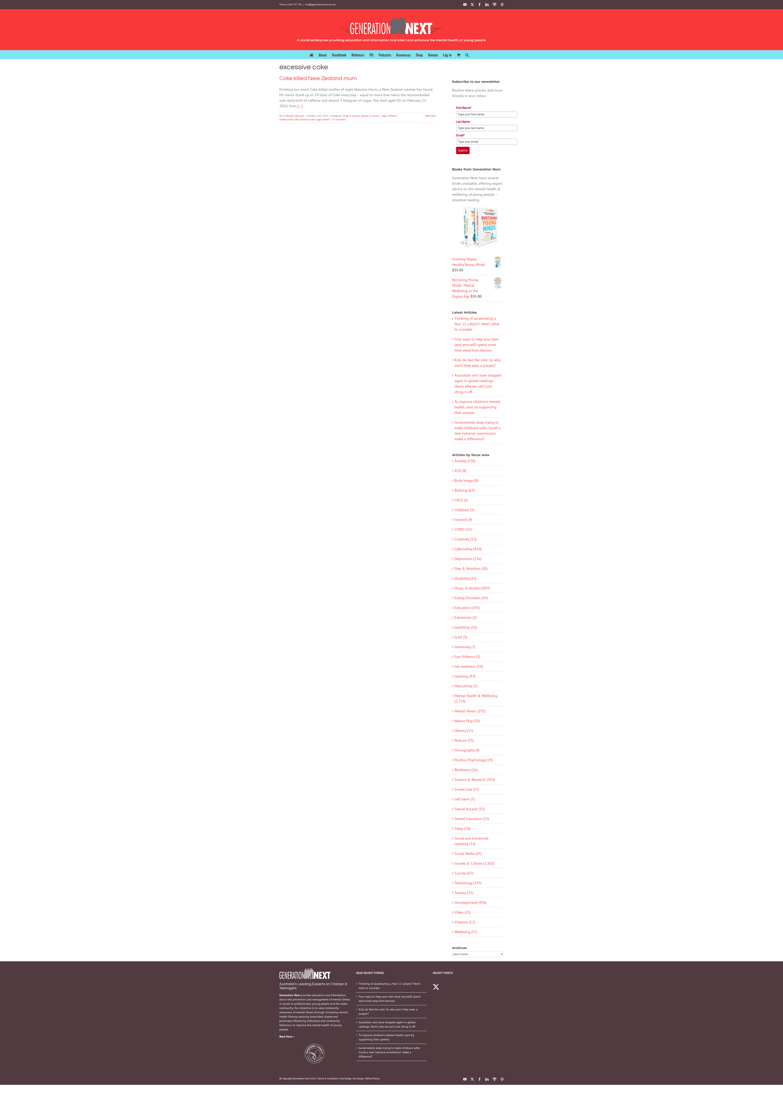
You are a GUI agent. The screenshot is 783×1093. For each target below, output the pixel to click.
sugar (318, 119)
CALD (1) (461, 500)
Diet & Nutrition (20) (471, 568)
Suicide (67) (464, 873)
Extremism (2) (466, 617)
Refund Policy (373, 1078)
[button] (467, 54)
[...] (300, 106)
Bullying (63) (465, 490)
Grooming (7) (465, 646)
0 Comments (339, 119)
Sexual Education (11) (472, 818)
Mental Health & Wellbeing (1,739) (476, 698)
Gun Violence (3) (467, 656)
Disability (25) (465, 578)
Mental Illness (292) (470, 711)
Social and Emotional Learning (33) (471, 841)
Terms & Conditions (328, 1078)
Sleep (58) (462, 828)
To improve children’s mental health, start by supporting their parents (477, 407)
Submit (463, 150)
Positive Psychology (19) (473, 760)
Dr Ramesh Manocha (293, 115)
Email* (460, 135)
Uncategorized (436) (471, 902)
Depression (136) (468, 558)
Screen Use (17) (467, 789)
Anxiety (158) (465, 461)
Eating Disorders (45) (471, 598)
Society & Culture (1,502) (474, 863)
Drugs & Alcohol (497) (472, 588)
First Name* (463, 107)
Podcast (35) (464, 740)
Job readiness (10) (469, 666)
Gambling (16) (466, 627)
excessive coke (307, 119)
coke (296, 119)
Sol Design (358, 1078)
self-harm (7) (465, 799)
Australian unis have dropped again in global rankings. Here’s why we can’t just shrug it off (387, 1024)
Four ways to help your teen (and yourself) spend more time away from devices (477, 345)
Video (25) (463, 912)
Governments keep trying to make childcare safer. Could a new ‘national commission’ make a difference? (389, 1052)
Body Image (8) (466, 480)
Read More (430, 115)
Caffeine (392, 115)
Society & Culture (370, 115)
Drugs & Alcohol (351, 115)
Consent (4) (463, 519)
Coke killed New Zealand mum (318, 78)
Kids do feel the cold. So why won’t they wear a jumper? (388, 1012)
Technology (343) (468, 883)
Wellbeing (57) (466, 931)
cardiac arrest (286, 119)
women (326, 119)
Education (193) (467, 607)
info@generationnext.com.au (320, 4)
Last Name (463, 121)
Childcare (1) (464, 509)
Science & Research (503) (475, 779)
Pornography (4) (467, 750)
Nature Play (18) (467, 720)
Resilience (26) (466, 769)
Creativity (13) (465, 539)
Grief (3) (461, 637)
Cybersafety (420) (468, 549)
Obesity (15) (464, 730)
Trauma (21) (464, 892)
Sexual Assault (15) (470, 809)
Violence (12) (465, 922)
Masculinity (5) (466, 686)
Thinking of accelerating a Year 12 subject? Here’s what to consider (477, 324)
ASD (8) (460, 470)
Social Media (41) (468, 853)
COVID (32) (463, 529)
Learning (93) (465, 676)
